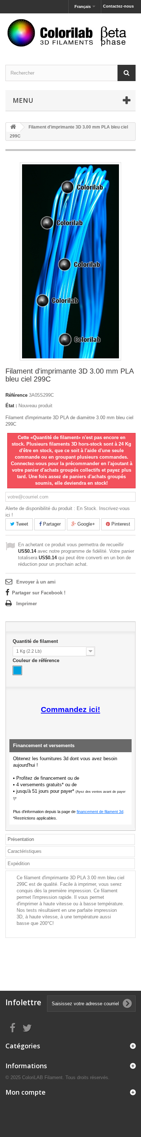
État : (11, 405)
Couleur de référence (37, 660)
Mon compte (25, 1092)
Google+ (85, 524)
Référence (16, 395)
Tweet (21, 524)
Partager (51, 524)
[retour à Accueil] (13, 127)
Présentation (21, 839)
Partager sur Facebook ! (38, 592)
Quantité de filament (36, 641)
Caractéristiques (25, 851)
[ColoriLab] (70, 33)
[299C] (17, 670)
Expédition (19, 863)
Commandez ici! (70, 709)
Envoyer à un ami (36, 582)
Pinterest (120, 524)
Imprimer (26, 603)
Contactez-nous (118, 6)
